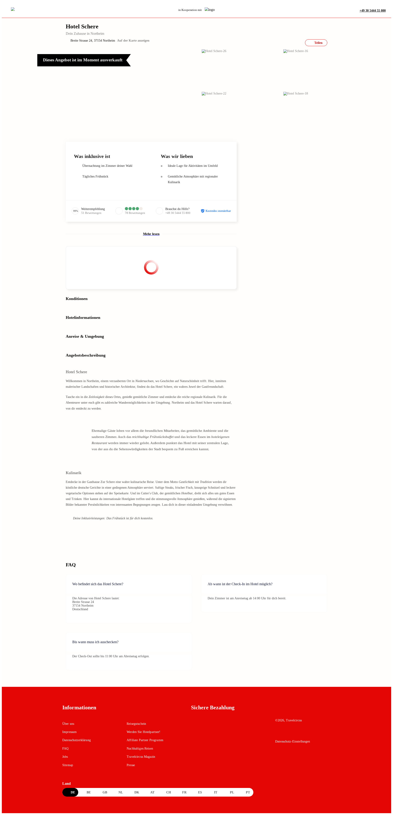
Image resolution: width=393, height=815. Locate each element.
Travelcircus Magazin (141, 756)
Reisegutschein (136, 723)
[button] (117, 89)
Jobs (65, 756)
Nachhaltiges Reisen (140, 748)
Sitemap (67, 765)
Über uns (68, 723)
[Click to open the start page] (303, 711)
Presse (131, 765)
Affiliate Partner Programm (145, 740)
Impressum (69, 732)
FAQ (65, 748)
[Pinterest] (298, 733)
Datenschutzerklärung (76, 740)
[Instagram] (288, 733)
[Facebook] (278, 733)
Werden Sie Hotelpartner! (143, 732)
